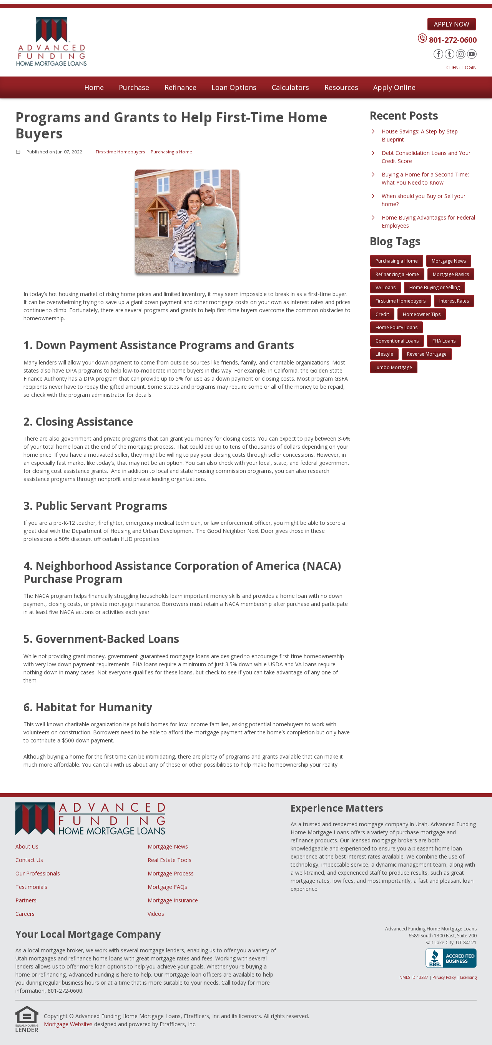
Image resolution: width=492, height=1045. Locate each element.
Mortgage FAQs (167, 886)
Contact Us (29, 860)
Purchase (134, 87)
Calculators (290, 87)
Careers (25, 913)
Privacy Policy (444, 977)
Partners (26, 900)
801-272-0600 (453, 40)
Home (94, 87)
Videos (156, 913)
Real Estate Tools (169, 860)
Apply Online (394, 87)
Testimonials (31, 886)
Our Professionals (37, 873)
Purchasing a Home (171, 152)
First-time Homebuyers (120, 152)
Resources (341, 87)
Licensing (468, 977)
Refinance (180, 87)
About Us (26, 846)
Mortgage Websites (68, 1024)
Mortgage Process (171, 873)
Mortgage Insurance (173, 900)
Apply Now (451, 24)
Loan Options (233, 87)
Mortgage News (168, 846)
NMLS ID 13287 (413, 977)
